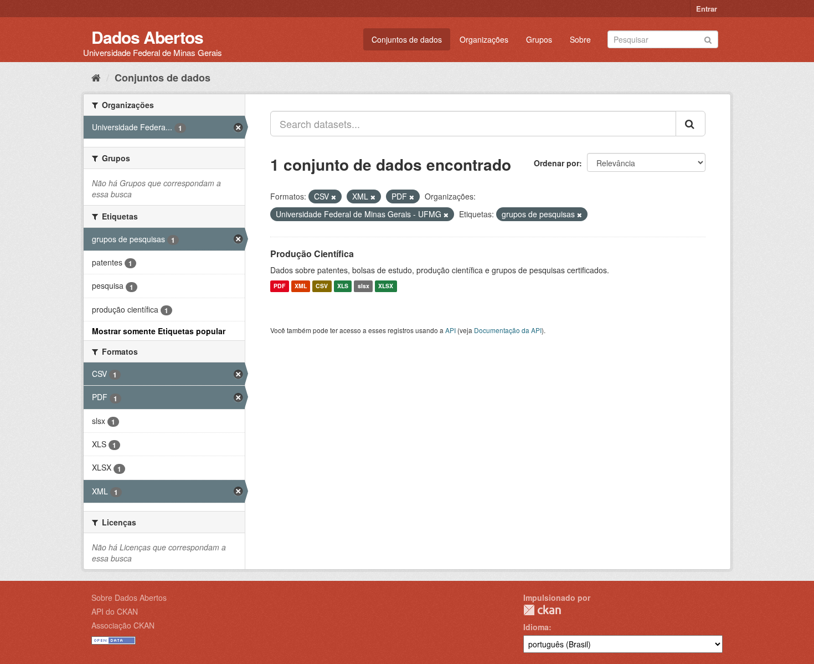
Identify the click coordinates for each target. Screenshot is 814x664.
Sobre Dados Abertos (129, 597)
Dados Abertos (147, 37)
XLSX (385, 286)
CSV (322, 286)
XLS (342, 286)
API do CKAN (114, 611)
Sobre (580, 39)
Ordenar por (556, 162)
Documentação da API (508, 330)
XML (301, 286)
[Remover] (333, 196)
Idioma (536, 626)
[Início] (96, 77)
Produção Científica (312, 253)
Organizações (484, 39)
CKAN (542, 610)
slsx (363, 286)
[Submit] (708, 38)
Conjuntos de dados (407, 39)
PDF (279, 286)
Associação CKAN (122, 625)
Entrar (706, 8)
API (450, 330)
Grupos (539, 39)
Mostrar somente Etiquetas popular (158, 330)
